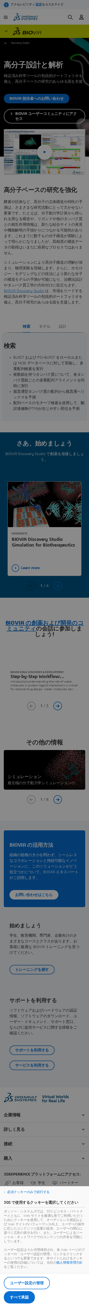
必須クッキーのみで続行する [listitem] (28, 1192)
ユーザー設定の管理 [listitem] (27, 1283)
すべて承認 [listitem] (19, 1297)
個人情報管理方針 (69, 1262)
